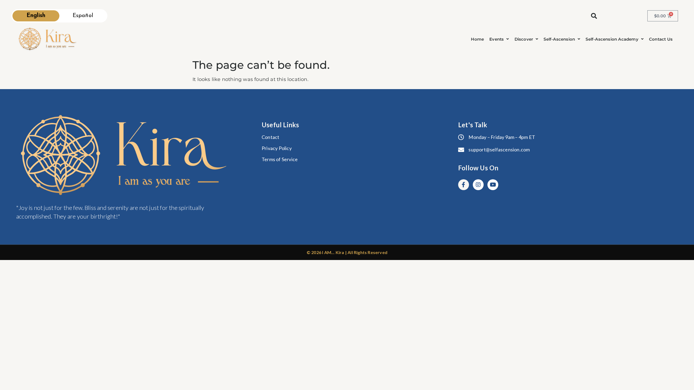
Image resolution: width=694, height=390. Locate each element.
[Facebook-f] (463, 184)
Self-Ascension (559, 39)
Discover (524, 39)
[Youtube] (492, 184)
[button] (499, 39)
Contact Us (661, 39)
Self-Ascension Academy (612, 39)
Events (496, 39)
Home (477, 39)
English (36, 15)
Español (83, 15)
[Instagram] (478, 184)
